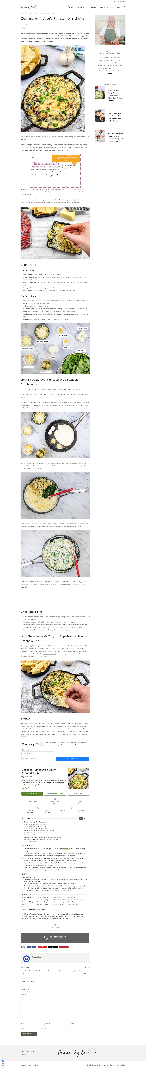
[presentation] (100, 92)
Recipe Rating (25, 989)
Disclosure (24, 139)
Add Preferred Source (56, 793)
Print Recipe (33, 793)
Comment (24, 994)
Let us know (54, 939)
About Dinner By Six (106, 7)
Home (115, 1)
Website (72, 1024)
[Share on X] (53, 947)
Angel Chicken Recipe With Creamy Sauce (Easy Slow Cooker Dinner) (115, 95)
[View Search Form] (124, 7)
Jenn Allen (36, 957)
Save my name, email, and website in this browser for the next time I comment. (46, 1029)
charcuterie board (49, 654)
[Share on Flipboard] (42, 947)
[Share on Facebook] (31, 947)
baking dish (70, 394)
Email (47, 1024)
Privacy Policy (121, 1)
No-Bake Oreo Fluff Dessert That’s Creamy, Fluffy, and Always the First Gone (115, 139)
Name (23, 1024)
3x (87, 818)
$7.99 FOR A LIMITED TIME (45, 183)
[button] (22, 788)
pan (51, 617)
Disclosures (36, 1065)
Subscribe (72, 759)
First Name (25, 750)
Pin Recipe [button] (79, 793)
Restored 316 (121, 1065)
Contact (118, 7)
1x (81, 818)
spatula (71, 405)
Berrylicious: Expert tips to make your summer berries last (74, 970)
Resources (92, 7)
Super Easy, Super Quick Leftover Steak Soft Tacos (36, 970)
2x (84, 818)
